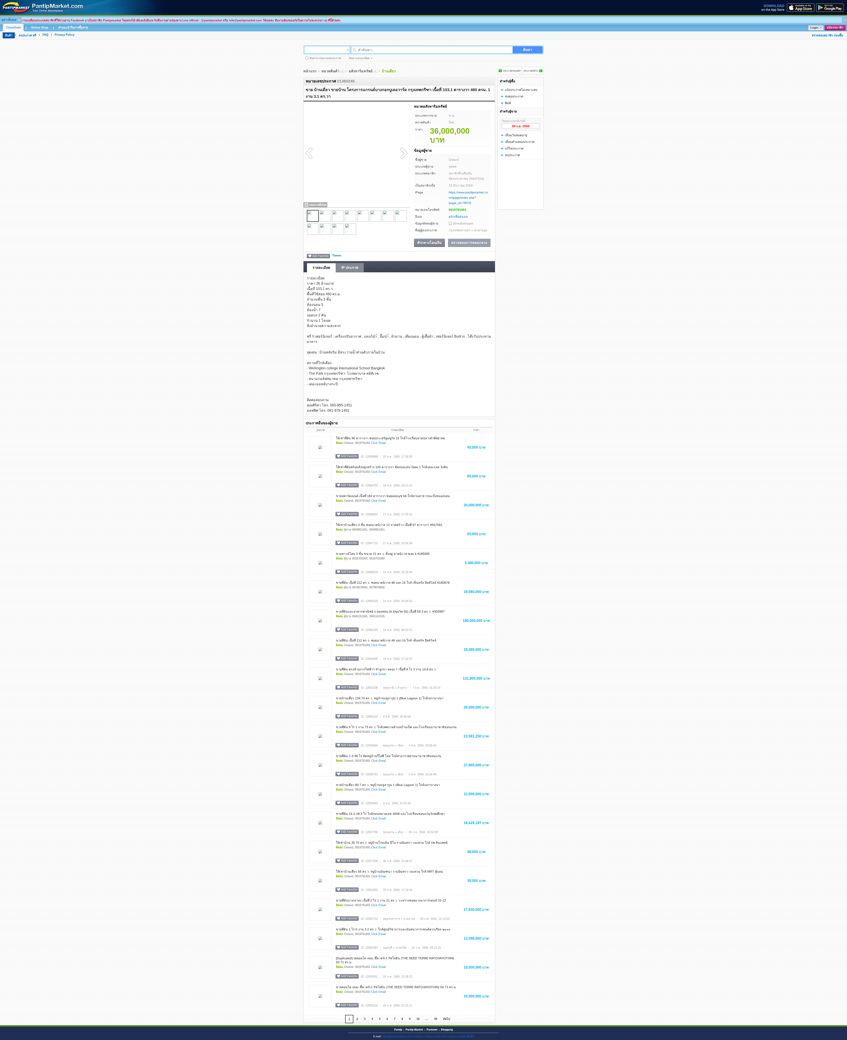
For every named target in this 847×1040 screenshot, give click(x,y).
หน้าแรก (310, 71)
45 (435, 1019)
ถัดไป (446, 1019)
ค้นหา (527, 50)
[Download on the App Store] (800, 7)
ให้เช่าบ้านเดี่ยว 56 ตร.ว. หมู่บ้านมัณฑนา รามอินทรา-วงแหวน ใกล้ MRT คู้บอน (389, 871)
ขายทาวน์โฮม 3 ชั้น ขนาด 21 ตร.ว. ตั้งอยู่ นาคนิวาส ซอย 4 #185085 (383, 554)
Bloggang (447, 1029)
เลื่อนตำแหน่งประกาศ (519, 142)
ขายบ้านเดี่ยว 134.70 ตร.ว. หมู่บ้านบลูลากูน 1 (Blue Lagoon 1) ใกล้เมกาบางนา (390, 698)
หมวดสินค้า (330, 71)
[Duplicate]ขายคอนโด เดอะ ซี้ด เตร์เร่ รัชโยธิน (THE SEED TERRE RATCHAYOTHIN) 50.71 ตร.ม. (395, 960)
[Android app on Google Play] (831, 7)
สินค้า (8, 35)
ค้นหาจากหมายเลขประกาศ (325, 58)
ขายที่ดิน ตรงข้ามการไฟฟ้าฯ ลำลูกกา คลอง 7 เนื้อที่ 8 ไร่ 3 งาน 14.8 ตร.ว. (386, 669)
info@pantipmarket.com (397, 1036)
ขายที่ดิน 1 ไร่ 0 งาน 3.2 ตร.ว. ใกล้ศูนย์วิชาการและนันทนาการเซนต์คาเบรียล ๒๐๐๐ (393, 929)
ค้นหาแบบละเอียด (359, 58)
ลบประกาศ (512, 155)
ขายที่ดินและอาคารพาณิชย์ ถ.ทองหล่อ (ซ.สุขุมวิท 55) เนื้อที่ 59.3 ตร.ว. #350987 (390, 611)
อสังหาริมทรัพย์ (361, 71)
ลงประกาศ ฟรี (27, 35)
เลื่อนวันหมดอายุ (516, 135)
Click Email (378, 443)
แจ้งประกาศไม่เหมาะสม (521, 90)
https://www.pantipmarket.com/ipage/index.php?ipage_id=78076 (468, 198)
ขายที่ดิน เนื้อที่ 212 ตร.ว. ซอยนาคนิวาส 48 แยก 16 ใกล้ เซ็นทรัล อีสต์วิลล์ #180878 (393, 582)
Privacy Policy (64, 34)
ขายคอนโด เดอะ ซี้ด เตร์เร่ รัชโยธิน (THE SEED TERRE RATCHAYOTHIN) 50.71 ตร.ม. (396, 987)
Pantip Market (414, 1029)
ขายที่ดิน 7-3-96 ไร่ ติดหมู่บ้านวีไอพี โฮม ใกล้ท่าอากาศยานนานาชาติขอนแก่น (388, 756)
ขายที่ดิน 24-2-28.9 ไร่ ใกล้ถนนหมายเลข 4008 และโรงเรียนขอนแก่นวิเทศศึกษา (390, 814)
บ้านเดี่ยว (389, 71)
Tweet (336, 255)
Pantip (398, 1029)
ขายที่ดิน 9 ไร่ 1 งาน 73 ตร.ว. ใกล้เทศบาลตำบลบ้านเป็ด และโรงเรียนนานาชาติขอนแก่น (396, 727)
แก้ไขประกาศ (514, 148)
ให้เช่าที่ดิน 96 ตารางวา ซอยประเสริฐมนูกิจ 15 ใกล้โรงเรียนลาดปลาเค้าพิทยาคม (390, 438)
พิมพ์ (508, 103)
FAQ (45, 34)
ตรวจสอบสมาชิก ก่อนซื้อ (827, 35)
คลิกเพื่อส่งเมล (458, 216)
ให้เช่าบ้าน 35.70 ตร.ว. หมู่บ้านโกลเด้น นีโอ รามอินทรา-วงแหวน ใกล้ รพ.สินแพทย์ (392, 842)
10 (418, 1019)
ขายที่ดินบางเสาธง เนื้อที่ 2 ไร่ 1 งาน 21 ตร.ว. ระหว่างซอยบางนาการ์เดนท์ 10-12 (391, 900)
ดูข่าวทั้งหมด (9, 19)
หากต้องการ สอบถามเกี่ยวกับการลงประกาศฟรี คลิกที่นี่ (443, 1036)
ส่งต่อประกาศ (514, 96)
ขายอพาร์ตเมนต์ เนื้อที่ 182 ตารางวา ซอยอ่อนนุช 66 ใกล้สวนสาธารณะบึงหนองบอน (393, 496)
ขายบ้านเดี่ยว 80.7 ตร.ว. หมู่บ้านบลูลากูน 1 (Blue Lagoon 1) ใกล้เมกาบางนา (388, 785)
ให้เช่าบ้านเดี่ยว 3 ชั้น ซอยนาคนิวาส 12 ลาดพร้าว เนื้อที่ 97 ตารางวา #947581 (389, 525)
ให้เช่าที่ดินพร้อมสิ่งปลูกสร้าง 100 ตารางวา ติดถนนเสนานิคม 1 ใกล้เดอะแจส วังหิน (392, 467)
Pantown (432, 1029)
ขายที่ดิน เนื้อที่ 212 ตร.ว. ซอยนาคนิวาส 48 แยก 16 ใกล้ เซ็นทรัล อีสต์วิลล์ (386, 640)
